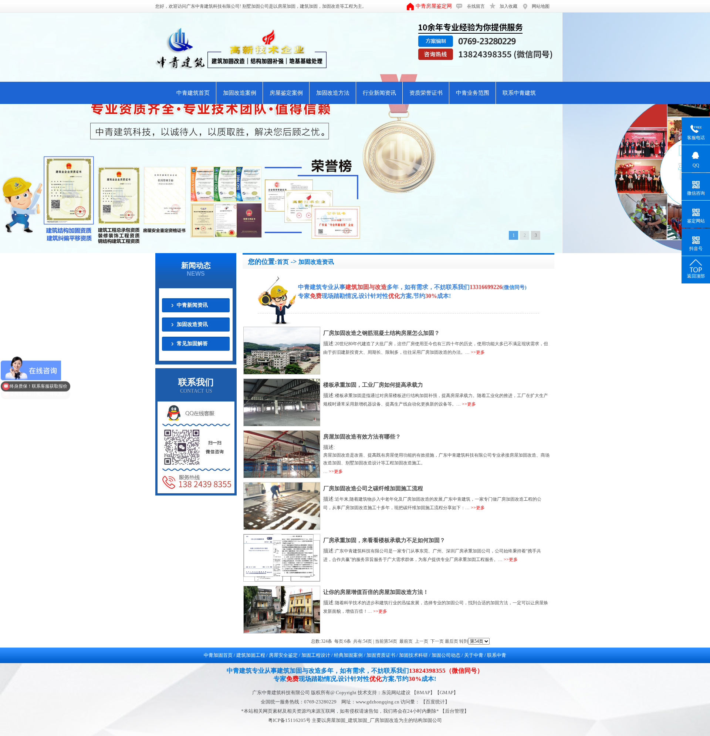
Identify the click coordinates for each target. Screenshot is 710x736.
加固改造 (331, 6)
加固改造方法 (332, 93)
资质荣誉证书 (426, 93)
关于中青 (473, 655)
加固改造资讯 (192, 324)
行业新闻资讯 (379, 93)
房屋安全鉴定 (283, 655)
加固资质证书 (380, 655)
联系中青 (496, 655)
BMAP (423, 692)
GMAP (446, 692)
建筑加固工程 (250, 655)
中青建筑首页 (193, 93)
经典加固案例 (348, 655)
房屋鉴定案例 (286, 93)
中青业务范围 (472, 93)
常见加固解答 (192, 343)
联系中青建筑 (519, 93)
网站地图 (541, 6)
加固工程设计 (315, 655)
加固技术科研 (413, 655)
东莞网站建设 (396, 692)
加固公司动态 (446, 655)
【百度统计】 (435, 702)
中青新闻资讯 (192, 305)
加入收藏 (508, 6)
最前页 (406, 641)
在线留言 (476, 6)
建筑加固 (309, 6)
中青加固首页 (218, 655)
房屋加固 (286, 6)
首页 (283, 262)
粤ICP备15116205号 (290, 720)
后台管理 (454, 711)
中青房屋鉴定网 (434, 6)
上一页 (421, 641)
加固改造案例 (239, 93)
